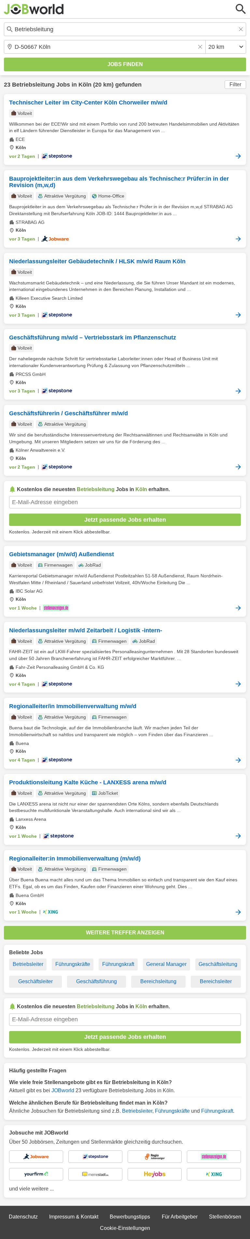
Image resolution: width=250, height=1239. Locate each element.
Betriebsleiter (28, 964)
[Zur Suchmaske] (241, 9)
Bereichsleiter (216, 981)
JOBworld (62, 1090)
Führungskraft (118, 964)
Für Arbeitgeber (180, 1216)
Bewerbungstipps (130, 1216)
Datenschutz (23, 1216)
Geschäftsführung (96, 981)
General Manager (166, 964)
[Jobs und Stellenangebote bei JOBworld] (34, 9)
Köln (84, 84)
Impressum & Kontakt (73, 1216)
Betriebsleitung (33, 84)
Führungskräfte (72, 964)
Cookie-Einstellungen (125, 1228)
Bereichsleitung (158, 981)
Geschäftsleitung (218, 964)
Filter (235, 84)
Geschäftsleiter (35, 981)
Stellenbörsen (225, 1216)
